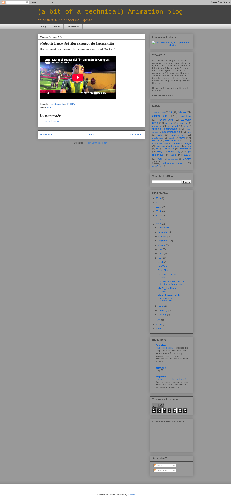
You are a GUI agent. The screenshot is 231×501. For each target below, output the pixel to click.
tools (173, 154)
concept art (182, 123)
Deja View (161, 345)
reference (174, 146)
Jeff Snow (161, 367)
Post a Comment (51, 121)
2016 (158, 206)
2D (170, 112)
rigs (158, 148)
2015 (158, 211)
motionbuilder (172, 140)
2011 (158, 320)
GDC (185, 126)
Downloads (73, 26)
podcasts (161, 146)
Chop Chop (163, 270)
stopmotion (185, 148)
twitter (160, 159)
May (160, 258)
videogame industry (173, 163)
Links (160, 135)
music (185, 141)
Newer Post (46, 134)
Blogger (131, 495)
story (159, 151)
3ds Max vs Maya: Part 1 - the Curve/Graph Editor (171, 282)
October (162, 236)
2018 (158, 198)
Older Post (136, 134)
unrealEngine (173, 159)
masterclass (157, 138)
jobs (189, 132)
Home (91, 134)
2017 (158, 202)
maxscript (171, 138)
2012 (158, 224)
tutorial (187, 155)
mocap (155, 140)
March (161, 306)
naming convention (160, 143)
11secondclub (158, 112)
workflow (156, 166)
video (49, 107)
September (164, 240)
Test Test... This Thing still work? (171, 379)
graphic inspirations (164, 128)
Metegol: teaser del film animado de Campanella (169, 298)
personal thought (182, 143)
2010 (158, 324)
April (160, 262)
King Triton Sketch (164, 348)
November (163, 232)
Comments (162, 470)
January (162, 314)
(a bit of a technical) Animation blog (110, 12)
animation (159, 116)
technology (174, 151)
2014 (158, 215)
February (163, 310)
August (162, 245)
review (187, 146)
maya (182, 137)
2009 (158, 328)
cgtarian (168, 123)
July (160, 249)
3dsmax (182, 112)
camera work (165, 119)
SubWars (162, 266)
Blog (43, 26)
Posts (159, 465)
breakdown (185, 116)
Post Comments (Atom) (97, 143)
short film (169, 148)
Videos (56, 26)
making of (178, 135)
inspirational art (171, 131)
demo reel (157, 126)
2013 (158, 219)
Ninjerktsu (161, 376)
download (173, 126)
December (163, 227)
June (161, 253)
